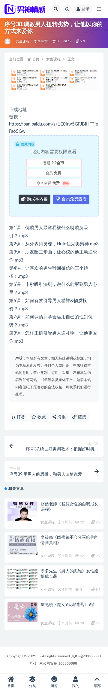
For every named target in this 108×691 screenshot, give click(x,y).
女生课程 (22, 41)
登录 (85, 9)
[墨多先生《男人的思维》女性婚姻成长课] (23, 580)
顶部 (97, 686)
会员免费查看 (73, 199)
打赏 (20, 417)
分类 (32, 686)
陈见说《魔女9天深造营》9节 (67, 605)
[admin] (7, 41)
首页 (35, 59)
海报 (61, 417)
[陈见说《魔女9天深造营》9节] (23, 612)
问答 (54, 686)
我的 (75, 686)
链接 (81, 417)
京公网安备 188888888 (58, 663)
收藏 (41, 417)
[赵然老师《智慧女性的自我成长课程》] (23, 512)
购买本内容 (37, 199)
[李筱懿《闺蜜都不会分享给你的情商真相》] (23, 545)
